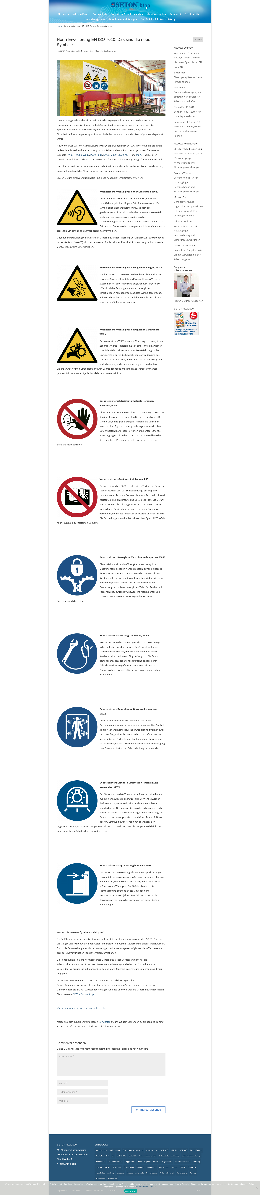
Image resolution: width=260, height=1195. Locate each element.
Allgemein (63, 14)
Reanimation (151, 1167)
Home (59, 26)
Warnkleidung (182, 1173)
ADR (111, 1150)
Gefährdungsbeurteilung (191, 1156)
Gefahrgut (175, 14)
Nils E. (177, 221)
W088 (79, 154)
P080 (93, 154)
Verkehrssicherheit (167, 1173)
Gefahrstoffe (192, 14)
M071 (128, 154)
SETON (183, 1167)
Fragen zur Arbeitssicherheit (127, 14)
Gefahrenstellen (156, 14)
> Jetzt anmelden (66, 1163)
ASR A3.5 (183, 1150)
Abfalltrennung (101, 1150)
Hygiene (147, 1161)
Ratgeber (140, 1167)
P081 (99, 154)
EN (113, 1156)
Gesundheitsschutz (115, 1161)
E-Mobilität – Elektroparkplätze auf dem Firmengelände (188, 77)
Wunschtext (112, 1178)
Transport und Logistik (135, 1173)
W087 (71, 154)
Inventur (156, 1161)
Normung (196, 1161)
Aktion (118, 1150)
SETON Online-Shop (83, 994)
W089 (86, 154)
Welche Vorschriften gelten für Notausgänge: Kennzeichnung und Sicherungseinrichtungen (187, 182)
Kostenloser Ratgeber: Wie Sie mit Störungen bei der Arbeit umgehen (188, 254)
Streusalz (120, 1173)
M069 (113, 154)
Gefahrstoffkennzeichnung (169, 1156)
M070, (121, 154)
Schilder (174, 1167)
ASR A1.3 (164, 1150)
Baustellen (100, 1156)
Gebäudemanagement (147, 1156)
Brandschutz (100, 14)
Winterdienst (100, 1178)
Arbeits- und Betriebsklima (133, 1150)
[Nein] (256, 1187)
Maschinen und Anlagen (123, 19)
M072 (139, 154)
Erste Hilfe (133, 1156)
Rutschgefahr (164, 1167)
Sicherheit (192, 1167)
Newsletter (104, 1021)
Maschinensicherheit (182, 1161)
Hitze (140, 1161)
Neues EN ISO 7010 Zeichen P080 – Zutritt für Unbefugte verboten (187, 112)
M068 (106, 154)
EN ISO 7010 (121, 1156)
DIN (107, 1156)
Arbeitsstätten (80, 14)
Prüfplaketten (129, 1167)
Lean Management (95, 19)
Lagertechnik (167, 1161)
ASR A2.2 (174, 1150)
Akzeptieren (130, 1191)
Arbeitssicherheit (152, 1150)
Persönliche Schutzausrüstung (158, 19)
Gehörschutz (100, 1161)
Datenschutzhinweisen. (146, 1187)
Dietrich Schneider (183, 245)
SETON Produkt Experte (69, 51)
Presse (107, 1167)
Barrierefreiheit (196, 1150)
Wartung (193, 1173)
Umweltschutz (151, 1173)
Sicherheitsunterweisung (105, 1173)
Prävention (117, 1167)
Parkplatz (99, 1167)
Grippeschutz (130, 1161)
